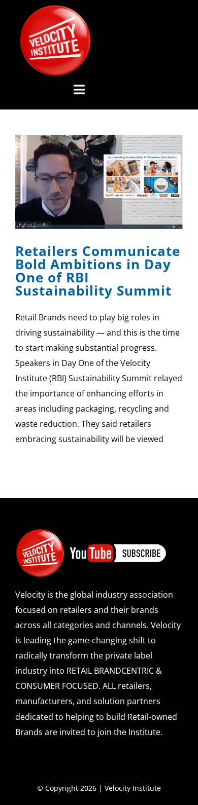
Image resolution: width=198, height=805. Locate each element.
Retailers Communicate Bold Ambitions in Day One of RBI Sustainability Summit (97, 271)
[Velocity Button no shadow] (55, 9)
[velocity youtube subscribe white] (91, 532)
